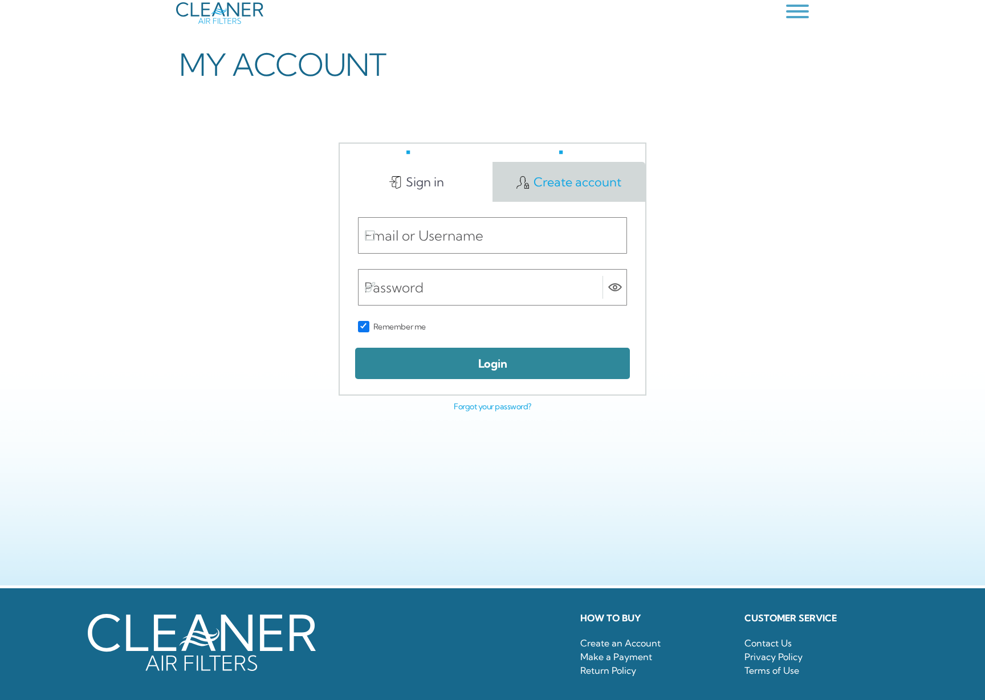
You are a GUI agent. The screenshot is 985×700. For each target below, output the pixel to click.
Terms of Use (771, 670)
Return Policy (608, 670)
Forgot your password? (492, 406)
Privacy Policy (773, 656)
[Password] (370, 287)
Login (492, 363)
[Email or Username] (370, 235)
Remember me (399, 326)
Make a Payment (616, 656)
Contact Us (768, 643)
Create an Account (620, 643)
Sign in (423, 181)
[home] (478, 13)
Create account (576, 181)
